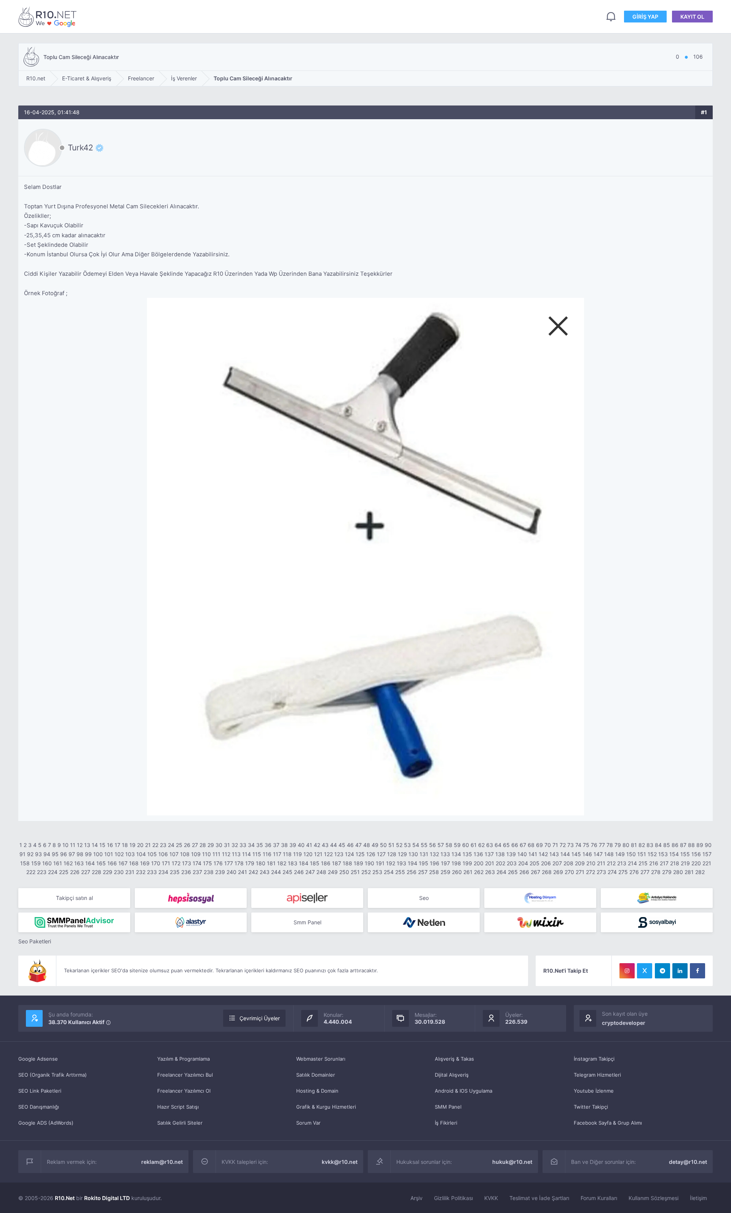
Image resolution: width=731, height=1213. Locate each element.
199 (467, 863)
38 (284, 845)
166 (112, 863)
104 (141, 854)
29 (210, 845)
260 (457, 872)
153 (663, 854)
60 (465, 845)
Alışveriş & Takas (454, 1059)
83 (649, 845)
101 (108, 854)
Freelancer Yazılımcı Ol (184, 1091)
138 (500, 854)
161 (57, 863)
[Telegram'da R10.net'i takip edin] (662, 970)
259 (445, 872)
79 (617, 845)
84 (658, 845)
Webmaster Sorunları (320, 1059)
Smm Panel (307, 922)
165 (101, 863)
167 (123, 863)
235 (175, 872)
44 (333, 845)
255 (400, 872)
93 (38, 854)
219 (685, 863)
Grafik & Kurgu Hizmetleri (326, 1107)
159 (36, 863)
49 (375, 845)
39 (292, 845)
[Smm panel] (74, 922)
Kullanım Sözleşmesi (653, 1198)
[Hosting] (540, 898)
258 (434, 872)
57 (440, 845)
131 (424, 854)
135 (467, 854)
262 (479, 872)
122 (328, 854)
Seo (424, 898)
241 (242, 872)
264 (501, 872)
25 (179, 845)
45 (341, 845)
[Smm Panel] (191, 898)
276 (634, 872)
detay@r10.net (688, 1162)
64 (498, 845)
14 (95, 845)
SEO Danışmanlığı (38, 1107)
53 (407, 845)
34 (251, 845)
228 (96, 872)
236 (186, 872)
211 (601, 863)
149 (620, 854)
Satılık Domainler (315, 1075)
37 (276, 845)
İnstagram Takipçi (594, 1059)
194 (412, 863)
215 (643, 863)
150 (631, 854)
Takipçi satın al (74, 898)
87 (683, 845)
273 (601, 872)
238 (209, 872)
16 (110, 845)
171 (166, 863)
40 (301, 845)
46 (350, 845)
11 (72, 845)
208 (568, 863)
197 (445, 863)
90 (708, 845)
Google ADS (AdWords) (45, 1123)
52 (399, 845)
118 (287, 854)
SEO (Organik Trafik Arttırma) (52, 1075)
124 (349, 854)
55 (424, 845)
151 (641, 854)
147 (598, 854)
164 (90, 863)
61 (474, 845)
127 (381, 854)
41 (309, 845)
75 (586, 845)
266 (524, 872)
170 (155, 863)
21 (148, 845)
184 (303, 863)
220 (696, 863)
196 (434, 863)
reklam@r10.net (162, 1162)
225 (64, 872)
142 (543, 854)
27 (195, 845)
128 (391, 854)
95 (55, 854)
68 (531, 845)
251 (355, 872)
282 (700, 872)
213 (621, 863)
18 (125, 845)
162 (68, 863)
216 (653, 863)
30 (218, 845)
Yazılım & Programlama (183, 1059)
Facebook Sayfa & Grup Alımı (608, 1123)
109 (196, 854)
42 (317, 845)
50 (383, 845)
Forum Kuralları (599, 1198)
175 (207, 863)
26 (187, 845)
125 (360, 854)
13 (87, 845)
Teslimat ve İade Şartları (539, 1198)
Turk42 (80, 147)
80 (625, 845)
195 (423, 863)
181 (271, 863)
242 (253, 872)
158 (25, 863)
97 (72, 854)
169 (145, 863)
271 (580, 872)
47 (358, 845)
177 (228, 863)
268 (547, 872)
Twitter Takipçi (591, 1107)
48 (366, 845)
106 (163, 854)
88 (691, 845)
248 (321, 872)
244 (276, 872)
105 (152, 854)
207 (557, 863)
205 (534, 863)
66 (514, 845)
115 (256, 854)
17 (117, 845)
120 (308, 854)
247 (310, 872)
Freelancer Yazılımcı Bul (185, 1075)
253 (377, 872)
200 (479, 863)
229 (107, 872)
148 (609, 854)
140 (522, 854)
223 (41, 872)
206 (546, 863)
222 (30, 872)
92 (30, 854)
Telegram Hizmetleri (597, 1075)
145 (576, 854)
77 (602, 845)
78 (610, 845)
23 (163, 845)
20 (140, 845)
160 (47, 863)
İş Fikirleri (446, 1123)
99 (88, 854)
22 (155, 845)
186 (325, 863)
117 (277, 854)
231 (129, 872)
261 (467, 872)
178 (239, 863)
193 (401, 863)
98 (80, 854)
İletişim (698, 1198)
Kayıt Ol (692, 16)
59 (457, 845)
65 (506, 845)
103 (130, 854)
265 (513, 872)
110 (206, 854)
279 (667, 872)
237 (197, 872)
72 (563, 845)
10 (65, 845)
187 (336, 863)
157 (707, 854)
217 (664, 863)
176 (218, 863)
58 (448, 845)
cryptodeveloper (623, 1023)
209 (580, 863)
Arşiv (416, 1198)
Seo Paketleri (34, 941)
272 (590, 872)
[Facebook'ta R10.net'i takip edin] (697, 970)
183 (292, 863)
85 (666, 845)
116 (267, 854)
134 (456, 854)
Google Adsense (38, 1059)
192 (390, 863)
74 (578, 845)
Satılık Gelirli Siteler (180, 1123)
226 (75, 872)
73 (570, 845)
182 (281, 863)
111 (216, 854)
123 (338, 854)
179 (249, 863)
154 (674, 854)
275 (623, 872)
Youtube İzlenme (594, 1091)
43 (325, 845)
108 (185, 854)
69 (539, 845)
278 (656, 872)
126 (370, 854)
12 (80, 845)
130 (413, 854)
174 (197, 863)
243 (265, 872)
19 (132, 845)
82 (641, 845)
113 (236, 854)
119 (297, 854)
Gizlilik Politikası (453, 1198)
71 (555, 845)
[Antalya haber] (657, 898)
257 (423, 872)
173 (186, 863)
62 (481, 845)
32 (234, 845)
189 (358, 863)
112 (226, 854)
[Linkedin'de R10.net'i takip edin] (680, 970)
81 (634, 845)
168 (134, 863)
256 (412, 872)
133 (445, 854)
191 (380, 863)
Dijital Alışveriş (452, 1075)
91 (22, 854)
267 (535, 872)
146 (587, 854)
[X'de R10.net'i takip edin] (644, 970)
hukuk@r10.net (512, 1162)
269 (558, 872)
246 (299, 872)
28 (203, 845)
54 (415, 845)
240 (231, 872)
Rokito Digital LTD (107, 1198)
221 (706, 863)
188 (347, 863)
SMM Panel (448, 1107)
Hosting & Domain (317, 1091)
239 (220, 872)
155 (685, 854)
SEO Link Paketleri (39, 1091)
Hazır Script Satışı (178, 1107)
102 (119, 854)
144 (565, 854)
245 (287, 872)
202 (500, 863)
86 (675, 845)
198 (456, 863)
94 (46, 854)
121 (318, 854)
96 (63, 854)
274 (612, 872)
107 (174, 854)
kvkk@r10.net (340, 1162)
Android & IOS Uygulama (463, 1091)
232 (140, 872)
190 (369, 863)
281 (689, 872)
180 (260, 863)
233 (152, 872)
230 (119, 872)
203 (512, 863)
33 (242, 845)
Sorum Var (308, 1123)
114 (246, 854)
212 (611, 863)
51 (391, 845)
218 (674, 863)
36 (268, 845)
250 (344, 872)
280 (678, 872)
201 (489, 863)
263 (490, 872)
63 (489, 845)
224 (52, 872)
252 (366, 872)
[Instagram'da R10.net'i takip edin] (627, 970)
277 (645, 872)
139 (511, 854)
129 (402, 854)
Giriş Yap (645, 16)
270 (569, 872)
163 (79, 863)
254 (389, 872)
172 (176, 863)
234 (163, 872)
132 (434, 854)
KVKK (491, 1198)
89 (699, 845)
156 (696, 854)
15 (102, 845)
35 (259, 845)
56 (432, 845)
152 (652, 854)
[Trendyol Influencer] (540, 922)
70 (547, 845)
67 (523, 845)
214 (632, 863)
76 (594, 845)
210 (590, 863)
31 (227, 845)
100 (98, 854)
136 (478, 854)
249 (333, 872)
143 (554, 854)
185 (314, 863)
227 (85, 872)
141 (532, 854)
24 (171, 845)
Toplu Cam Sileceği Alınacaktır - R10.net (48, 16)
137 (489, 854)
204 (523, 863)
